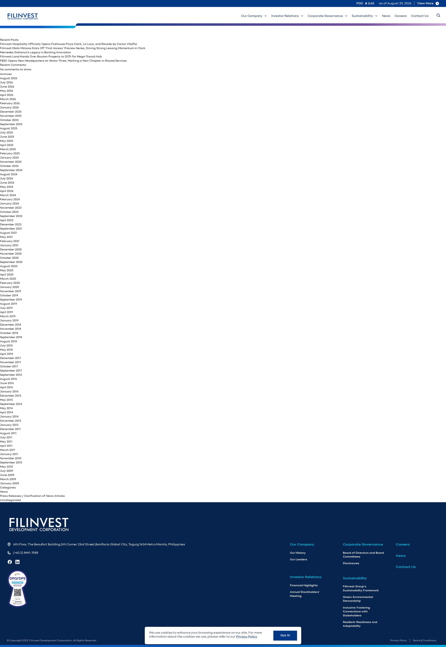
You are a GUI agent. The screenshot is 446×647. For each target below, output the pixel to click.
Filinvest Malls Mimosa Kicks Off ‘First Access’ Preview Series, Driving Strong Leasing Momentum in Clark (72, 48)
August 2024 (8, 174)
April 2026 (6, 95)
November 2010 (10, 458)
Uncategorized (10, 500)
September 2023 (11, 216)
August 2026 (8, 78)
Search (437, 33)
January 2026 (9, 107)
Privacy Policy (398, 640)
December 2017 (10, 358)
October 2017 (9, 366)
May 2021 (6, 237)
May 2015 (6, 399)
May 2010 (6, 466)
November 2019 (10, 291)
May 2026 (6, 90)
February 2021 (9, 241)
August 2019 (8, 303)
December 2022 (10, 224)
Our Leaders (298, 559)
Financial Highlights (304, 585)
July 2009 (6, 470)
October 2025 (9, 120)
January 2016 (9, 391)
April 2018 (6, 354)
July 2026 (6, 82)
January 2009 (9, 483)
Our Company (251, 16)
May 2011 (6, 441)
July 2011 (6, 437)
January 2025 (9, 157)
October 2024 (9, 166)
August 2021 (8, 232)
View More (425, 3)
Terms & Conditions (424, 640)
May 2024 (6, 186)
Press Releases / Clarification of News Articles (32, 496)
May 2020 (6, 270)
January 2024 (9, 203)
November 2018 (10, 328)
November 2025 (10, 115)
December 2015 (10, 395)
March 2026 (8, 99)
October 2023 (9, 212)
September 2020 (11, 262)
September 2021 (11, 228)
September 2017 (11, 370)
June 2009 (7, 475)
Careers (401, 16)
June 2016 (7, 383)
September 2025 (11, 124)
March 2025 (8, 149)
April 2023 (6, 220)
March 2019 (8, 316)
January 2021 (9, 245)
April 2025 (6, 145)
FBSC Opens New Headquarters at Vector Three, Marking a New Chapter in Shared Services (63, 60)
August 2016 (8, 379)
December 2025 (10, 111)
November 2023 (10, 207)
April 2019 (6, 312)
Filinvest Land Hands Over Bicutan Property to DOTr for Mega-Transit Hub (51, 56)
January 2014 (9, 416)
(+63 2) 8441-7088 (25, 553)
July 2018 (6, 345)
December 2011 (10, 429)
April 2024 (6, 191)
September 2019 (11, 299)
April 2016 (6, 387)
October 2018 (9, 333)
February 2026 (10, 103)
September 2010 (11, 462)
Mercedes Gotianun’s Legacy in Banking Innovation (35, 52)
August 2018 (8, 341)
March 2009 (8, 479)
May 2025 (6, 141)
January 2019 (9, 320)
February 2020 (10, 283)
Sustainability (362, 16)
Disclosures (351, 563)
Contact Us (420, 16)
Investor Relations (285, 16)
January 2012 (9, 425)
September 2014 (11, 404)
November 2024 (10, 161)
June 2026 (7, 86)
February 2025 (10, 153)
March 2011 (7, 450)
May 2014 (6, 408)
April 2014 (6, 412)
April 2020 (6, 274)
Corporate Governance (325, 16)
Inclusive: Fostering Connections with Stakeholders (356, 611)
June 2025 (7, 136)
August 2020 (8, 266)
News (386, 16)
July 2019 (6, 308)
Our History (298, 552)
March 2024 (8, 195)
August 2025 (8, 128)
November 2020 (11, 253)
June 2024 (7, 182)
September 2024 (11, 170)
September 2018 (11, 337)
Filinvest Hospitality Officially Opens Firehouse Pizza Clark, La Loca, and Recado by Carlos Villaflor (68, 44)
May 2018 (6, 349)
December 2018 (10, 324)
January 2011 (9, 454)
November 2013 (10, 420)
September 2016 (11, 374)
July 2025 (6, 132)
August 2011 (8, 433)
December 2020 (11, 249)
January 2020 (9, 287)
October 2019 (9, 295)
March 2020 (8, 278)
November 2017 (10, 362)
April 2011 (6, 445)
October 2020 (9, 257)
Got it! (285, 635)
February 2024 (10, 199)
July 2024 (6, 178)
